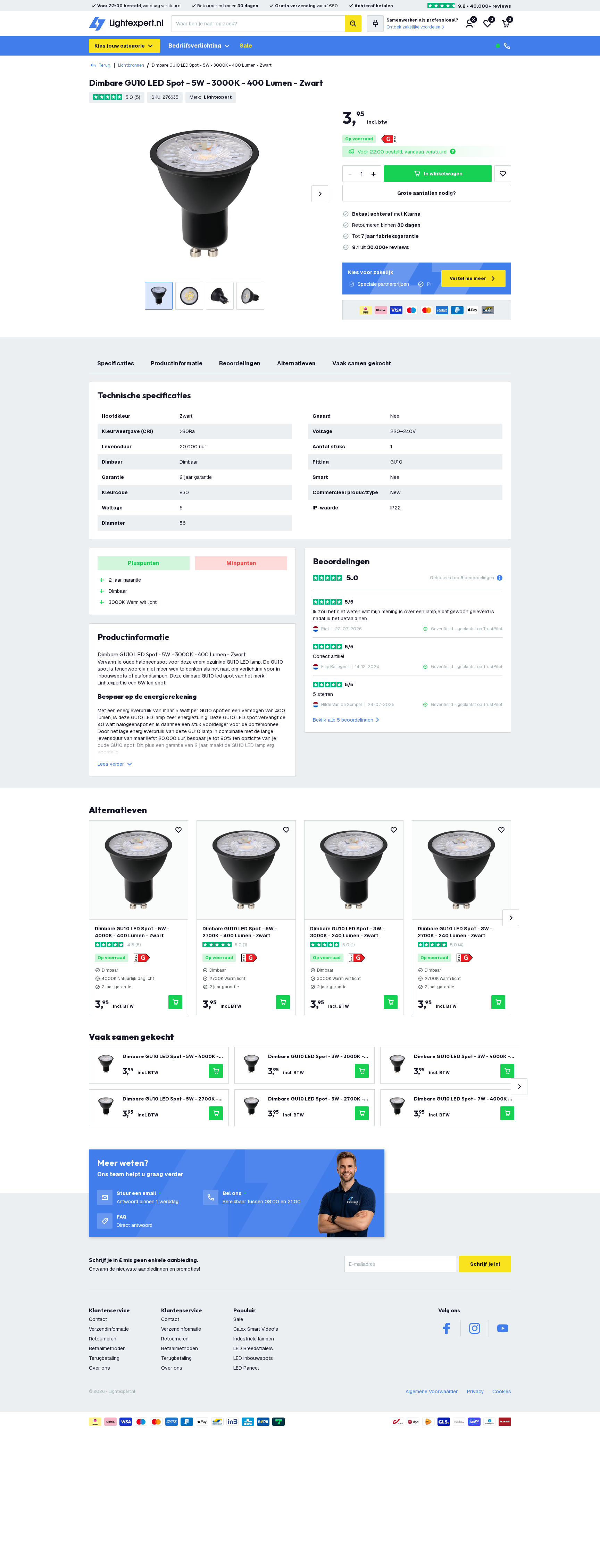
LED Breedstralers (253, 1348)
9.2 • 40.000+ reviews (484, 6)
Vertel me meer (468, 278)
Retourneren (102, 1339)
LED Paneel (246, 1368)
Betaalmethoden (107, 1348)
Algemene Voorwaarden (432, 1391)
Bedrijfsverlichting (195, 45)
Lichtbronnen (131, 65)
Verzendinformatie (109, 1329)
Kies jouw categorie (119, 46)
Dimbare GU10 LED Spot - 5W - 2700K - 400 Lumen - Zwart (239, 932)
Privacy (475, 1391)
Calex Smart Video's (255, 1329)
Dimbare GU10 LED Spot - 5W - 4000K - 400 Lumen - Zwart (132, 932)
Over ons (99, 1368)
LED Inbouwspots (253, 1358)
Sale (246, 45)
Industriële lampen (253, 1339)
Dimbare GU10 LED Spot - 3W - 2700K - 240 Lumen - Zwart (455, 932)
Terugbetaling (104, 1358)
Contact (98, 1319)
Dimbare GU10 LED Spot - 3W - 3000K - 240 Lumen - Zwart (347, 932)
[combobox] (258, 23)
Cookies (501, 1391)
